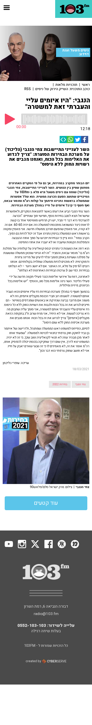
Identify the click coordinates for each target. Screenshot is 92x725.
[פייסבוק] (84, 139)
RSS (27, 89)
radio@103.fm (46, 614)
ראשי (86, 84)
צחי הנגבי (80, 384)
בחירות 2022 (59, 384)
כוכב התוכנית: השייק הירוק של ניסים (62, 89)
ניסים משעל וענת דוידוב (75, 52)
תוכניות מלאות (66, 84)
